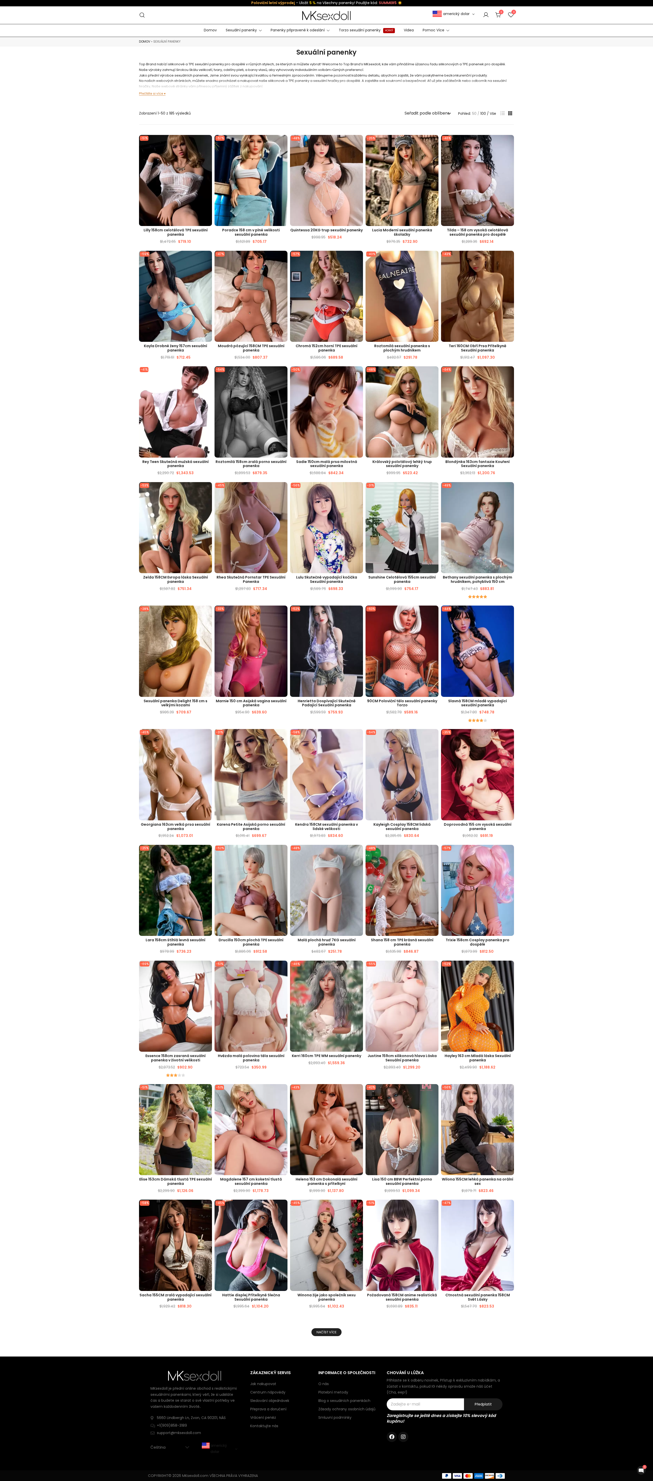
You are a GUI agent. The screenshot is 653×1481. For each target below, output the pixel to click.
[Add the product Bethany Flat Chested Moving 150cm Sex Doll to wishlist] (509, 490)
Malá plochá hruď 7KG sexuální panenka (327, 942)
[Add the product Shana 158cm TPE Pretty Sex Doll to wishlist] (434, 853)
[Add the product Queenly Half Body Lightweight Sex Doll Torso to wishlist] (434, 374)
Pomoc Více (433, 30)
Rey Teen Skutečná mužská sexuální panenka (175, 464)
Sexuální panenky (241, 30)
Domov (210, 30)
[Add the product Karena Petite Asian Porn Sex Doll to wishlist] (283, 737)
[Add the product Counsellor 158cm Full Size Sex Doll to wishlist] (283, 143)
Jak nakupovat (263, 1383)
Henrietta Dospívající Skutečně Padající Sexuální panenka (327, 703)
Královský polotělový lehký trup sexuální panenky (402, 464)
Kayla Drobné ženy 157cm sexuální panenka (175, 348)
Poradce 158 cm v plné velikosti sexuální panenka (251, 232)
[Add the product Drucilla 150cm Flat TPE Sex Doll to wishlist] (283, 853)
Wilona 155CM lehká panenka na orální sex (477, 1181)
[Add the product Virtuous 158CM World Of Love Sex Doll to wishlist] (509, 1207)
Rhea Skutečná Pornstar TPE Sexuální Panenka (251, 579)
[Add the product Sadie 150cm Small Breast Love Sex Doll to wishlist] (358, 374)
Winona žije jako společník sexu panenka (326, 1297)
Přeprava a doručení (268, 1409)
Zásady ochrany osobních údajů (346, 1409)
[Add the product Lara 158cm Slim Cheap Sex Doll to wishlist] (207, 853)
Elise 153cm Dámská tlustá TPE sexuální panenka (175, 1181)
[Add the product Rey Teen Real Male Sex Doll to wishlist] (207, 374)
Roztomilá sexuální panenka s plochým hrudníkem (402, 348)
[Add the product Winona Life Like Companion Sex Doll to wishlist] (358, 1207)
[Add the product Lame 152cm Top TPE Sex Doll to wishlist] (358, 259)
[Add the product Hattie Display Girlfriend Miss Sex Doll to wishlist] (283, 1207)
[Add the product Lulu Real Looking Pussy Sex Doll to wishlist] (358, 490)
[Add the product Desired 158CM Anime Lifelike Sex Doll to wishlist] (434, 1207)
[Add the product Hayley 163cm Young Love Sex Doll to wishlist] (509, 968)
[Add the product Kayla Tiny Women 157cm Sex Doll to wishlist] (207, 259)
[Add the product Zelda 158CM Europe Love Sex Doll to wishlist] (207, 490)
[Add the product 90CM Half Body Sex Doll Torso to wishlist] (434, 613)
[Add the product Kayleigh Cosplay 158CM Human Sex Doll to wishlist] (434, 737)
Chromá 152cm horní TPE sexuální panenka (326, 348)
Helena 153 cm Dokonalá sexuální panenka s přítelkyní (326, 1181)
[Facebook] (392, 1437)
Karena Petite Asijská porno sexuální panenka (251, 826)
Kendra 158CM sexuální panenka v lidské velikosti (326, 826)
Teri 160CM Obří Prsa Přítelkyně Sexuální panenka (477, 348)
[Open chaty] (641, 1470)
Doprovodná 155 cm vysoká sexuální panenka (477, 826)
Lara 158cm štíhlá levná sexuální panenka (175, 942)
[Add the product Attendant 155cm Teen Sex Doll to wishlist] (509, 737)
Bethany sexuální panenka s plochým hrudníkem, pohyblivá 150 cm (477, 579)
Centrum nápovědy (267, 1392)
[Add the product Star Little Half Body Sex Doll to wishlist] (283, 968)
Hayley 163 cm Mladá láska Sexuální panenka (478, 1058)
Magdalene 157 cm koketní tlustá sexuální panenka (251, 1181)
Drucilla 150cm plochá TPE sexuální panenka (251, 942)
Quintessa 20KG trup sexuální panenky (326, 230)
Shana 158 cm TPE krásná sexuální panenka (402, 942)
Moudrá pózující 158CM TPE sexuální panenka (251, 348)
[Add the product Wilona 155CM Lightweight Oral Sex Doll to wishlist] (509, 1092)
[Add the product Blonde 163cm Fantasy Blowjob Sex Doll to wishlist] (509, 374)
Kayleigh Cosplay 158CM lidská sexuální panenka (402, 826)
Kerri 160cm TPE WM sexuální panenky (326, 1055)
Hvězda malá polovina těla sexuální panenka (251, 1058)
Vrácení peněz (263, 1417)
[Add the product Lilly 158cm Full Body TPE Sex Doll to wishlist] (207, 143)
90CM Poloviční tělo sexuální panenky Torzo (402, 703)
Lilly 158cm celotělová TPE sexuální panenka (176, 232)
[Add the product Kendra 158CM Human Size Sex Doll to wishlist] (358, 737)
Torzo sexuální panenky (366, 30)
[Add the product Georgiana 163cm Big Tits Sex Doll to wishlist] (207, 737)
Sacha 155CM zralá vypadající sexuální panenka (175, 1297)
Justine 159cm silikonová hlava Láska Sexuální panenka (402, 1058)
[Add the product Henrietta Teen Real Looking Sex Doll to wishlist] (358, 613)
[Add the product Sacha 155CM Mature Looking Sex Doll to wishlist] (207, 1207)
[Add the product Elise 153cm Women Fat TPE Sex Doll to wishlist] (207, 1092)
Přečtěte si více (151, 93)
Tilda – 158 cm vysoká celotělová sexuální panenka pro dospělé (477, 232)
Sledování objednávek (269, 1400)
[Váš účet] (486, 15)
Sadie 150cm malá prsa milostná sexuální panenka (326, 464)
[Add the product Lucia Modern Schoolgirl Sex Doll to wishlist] (434, 143)
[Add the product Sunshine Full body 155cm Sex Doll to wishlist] (434, 490)
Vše (493, 113)
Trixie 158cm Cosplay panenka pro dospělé (477, 942)
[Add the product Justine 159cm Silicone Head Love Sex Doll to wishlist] (434, 968)
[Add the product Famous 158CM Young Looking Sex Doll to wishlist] (509, 613)
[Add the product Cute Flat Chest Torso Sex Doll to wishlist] (434, 259)
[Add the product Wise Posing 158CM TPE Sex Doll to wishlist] (283, 259)
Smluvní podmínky (334, 1417)
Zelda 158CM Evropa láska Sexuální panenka (175, 579)
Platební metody (333, 1392)
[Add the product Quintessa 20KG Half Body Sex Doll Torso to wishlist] (358, 143)
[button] (502, 113)
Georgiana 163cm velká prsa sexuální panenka (175, 826)
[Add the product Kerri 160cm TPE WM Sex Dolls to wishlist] (358, 968)
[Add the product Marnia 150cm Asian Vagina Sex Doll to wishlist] (283, 613)
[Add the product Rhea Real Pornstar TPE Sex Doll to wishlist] (283, 490)
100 (483, 113)
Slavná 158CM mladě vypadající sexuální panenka (477, 703)
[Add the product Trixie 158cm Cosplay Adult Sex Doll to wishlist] (509, 853)
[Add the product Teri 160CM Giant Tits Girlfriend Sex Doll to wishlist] (509, 259)
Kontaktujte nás (264, 1425)
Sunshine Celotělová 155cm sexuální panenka (402, 579)
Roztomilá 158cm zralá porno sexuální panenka (251, 464)
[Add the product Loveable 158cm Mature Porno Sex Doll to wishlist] (283, 374)
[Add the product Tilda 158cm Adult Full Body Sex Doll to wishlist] (509, 143)
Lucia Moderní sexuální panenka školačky (402, 232)
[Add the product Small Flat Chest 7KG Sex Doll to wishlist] (358, 853)
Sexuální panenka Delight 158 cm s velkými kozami (175, 703)
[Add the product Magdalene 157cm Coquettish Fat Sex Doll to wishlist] (283, 1092)
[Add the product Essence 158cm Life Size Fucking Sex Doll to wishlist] (207, 968)
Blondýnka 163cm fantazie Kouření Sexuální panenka (477, 464)
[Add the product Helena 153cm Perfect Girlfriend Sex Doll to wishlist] (358, 1092)
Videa (409, 30)
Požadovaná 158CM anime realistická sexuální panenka (402, 1297)
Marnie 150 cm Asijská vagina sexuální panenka (251, 703)
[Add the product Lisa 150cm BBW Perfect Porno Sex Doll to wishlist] (434, 1092)
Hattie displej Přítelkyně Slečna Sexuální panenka (251, 1297)
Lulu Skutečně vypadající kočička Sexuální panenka (326, 579)
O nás (323, 1383)
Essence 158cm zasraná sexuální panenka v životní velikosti (175, 1058)
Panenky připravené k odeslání (298, 30)
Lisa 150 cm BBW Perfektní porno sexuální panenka (402, 1181)
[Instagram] (403, 1437)
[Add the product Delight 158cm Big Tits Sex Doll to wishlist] (207, 613)
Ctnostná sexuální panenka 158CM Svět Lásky (477, 1297)
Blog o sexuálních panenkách (344, 1400)
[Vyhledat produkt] (142, 15)
